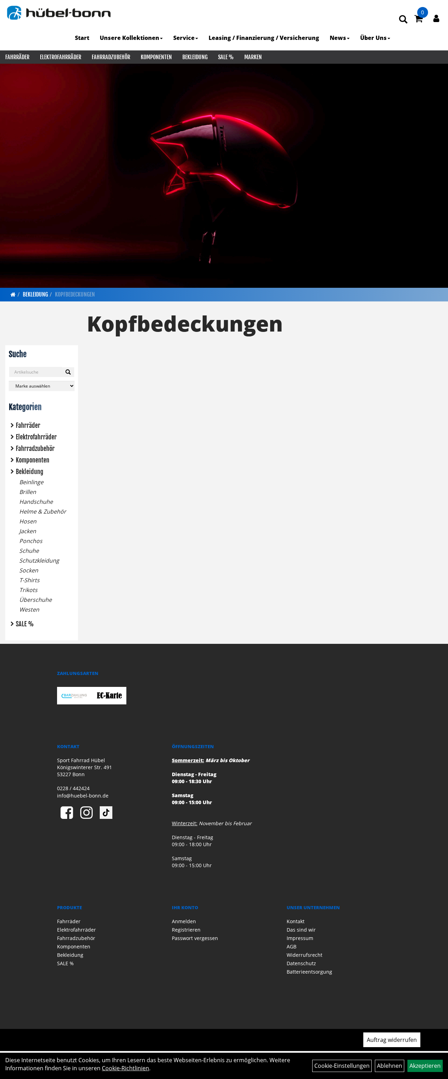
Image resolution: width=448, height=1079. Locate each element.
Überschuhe (35, 600)
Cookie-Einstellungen (342, 1066)
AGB (291, 946)
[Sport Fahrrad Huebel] (58, 13)
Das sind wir (301, 929)
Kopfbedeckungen (75, 294)
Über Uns (373, 38)
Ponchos (30, 541)
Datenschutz (301, 963)
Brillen (27, 492)
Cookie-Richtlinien (125, 1068)
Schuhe (29, 551)
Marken (253, 57)
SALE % (226, 57)
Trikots (28, 590)
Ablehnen (389, 1066)
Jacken (27, 531)
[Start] (13, 294)
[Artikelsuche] (403, 20)
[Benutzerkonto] (436, 18)
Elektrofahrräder (60, 57)
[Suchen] (68, 372)
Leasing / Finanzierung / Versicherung (264, 38)
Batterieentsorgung (309, 971)
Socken (28, 570)
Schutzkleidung (39, 560)
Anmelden (184, 921)
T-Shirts (29, 580)
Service (184, 38)
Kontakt (295, 921)
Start (82, 38)
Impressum (300, 938)
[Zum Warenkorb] (418, 19)
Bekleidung (195, 57)
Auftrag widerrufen (392, 1040)
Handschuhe (36, 502)
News (338, 38)
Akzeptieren (425, 1066)
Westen (29, 609)
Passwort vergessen (195, 938)
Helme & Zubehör (42, 511)
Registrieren (186, 929)
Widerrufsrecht (304, 955)
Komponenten (156, 57)
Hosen (27, 521)
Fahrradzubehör (111, 57)
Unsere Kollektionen (129, 38)
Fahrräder (17, 57)
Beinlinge (31, 482)
